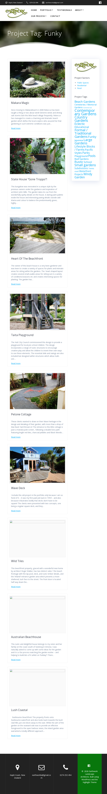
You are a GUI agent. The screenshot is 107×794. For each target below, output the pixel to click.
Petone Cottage (21, 414)
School (88, 162)
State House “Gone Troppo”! (29, 179)
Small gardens (85, 165)
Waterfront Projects (83, 173)
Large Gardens (83, 141)
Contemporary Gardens (85, 112)
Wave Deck (18, 488)
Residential (81, 85)
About (78, 10)
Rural (79, 88)
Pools (92, 156)
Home (34, 10)
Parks (86, 153)
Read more (15, 128)
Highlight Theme (90, 782)
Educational (82, 127)
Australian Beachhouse (26, 637)
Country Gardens (81, 119)
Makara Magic (20, 103)
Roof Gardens (82, 158)
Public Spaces (83, 82)
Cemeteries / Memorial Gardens (86, 106)
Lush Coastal (19, 710)
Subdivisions (81, 168)
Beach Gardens (85, 102)
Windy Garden (83, 175)
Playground (81, 156)
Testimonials (64, 10)
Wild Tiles (17, 561)
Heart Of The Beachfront (27, 258)
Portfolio (46, 10)
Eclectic (80, 124)
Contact (55, 16)
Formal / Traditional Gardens (83, 133)
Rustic (79, 162)
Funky (92, 137)
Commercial (87, 108)
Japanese (79, 140)
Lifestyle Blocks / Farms (85, 147)
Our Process (38, 16)
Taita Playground (22, 335)
